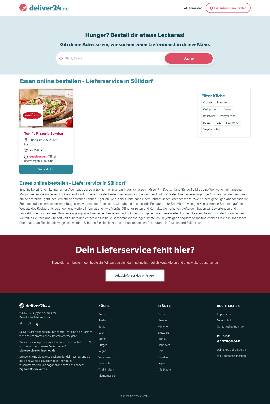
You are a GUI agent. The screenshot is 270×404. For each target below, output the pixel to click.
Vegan (102, 351)
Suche (189, 58)
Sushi (101, 332)
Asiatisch (104, 363)
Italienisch (209, 115)
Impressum (224, 314)
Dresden (163, 357)
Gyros (227, 109)
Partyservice (227, 115)
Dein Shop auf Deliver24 (231, 349)
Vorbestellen (46, 169)
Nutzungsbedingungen (231, 326)
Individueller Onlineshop (231, 355)
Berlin (161, 314)
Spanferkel (232, 122)
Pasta (207, 122)
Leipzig (162, 363)
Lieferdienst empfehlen (229, 8)
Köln (160, 351)
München (163, 326)
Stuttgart (163, 332)
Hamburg (163, 320)
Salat (101, 326)
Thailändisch (106, 369)
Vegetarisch (210, 129)
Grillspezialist (211, 109)
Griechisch (222, 102)
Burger (102, 345)
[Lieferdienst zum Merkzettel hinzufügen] (68, 94)
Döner (102, 338)
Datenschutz (225, 320)
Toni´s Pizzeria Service (43, 133)
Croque (207, 102)
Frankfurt (163, 338)
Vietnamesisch (107, 375)
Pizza (218, 122)
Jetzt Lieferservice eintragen (135, 275)
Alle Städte (164, 369)
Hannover (164, 345)
